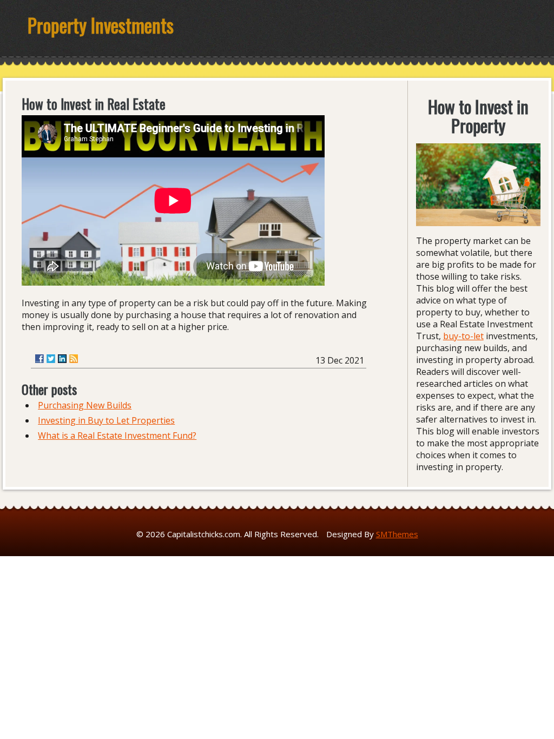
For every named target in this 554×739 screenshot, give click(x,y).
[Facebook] (39, 358)
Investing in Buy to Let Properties (106, 420)
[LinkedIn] (62, 358)
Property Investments (101, 25)
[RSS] (73, 358)
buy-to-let (463, 336)
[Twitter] (51, 358)
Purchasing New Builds (84, 405)
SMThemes (397, 534)
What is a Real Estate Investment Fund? (117, 435)
